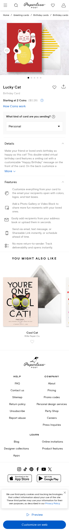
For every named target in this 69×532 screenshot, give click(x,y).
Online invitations (52, 441)
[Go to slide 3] (34, 78)
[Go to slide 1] (28, 78)
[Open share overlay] (63, 86)
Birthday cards (41, 15)
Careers (52, 418)
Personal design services (52, 404)
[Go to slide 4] (37, 78)
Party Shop (52, 411)
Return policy (17, 404)
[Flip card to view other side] (10, 50)
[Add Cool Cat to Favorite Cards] (32, 341)
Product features (52, 448)
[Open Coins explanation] (42, 100)
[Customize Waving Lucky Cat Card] (34, 47)
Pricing (52, 390)
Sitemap (17, 397)
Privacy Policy (52, 503)
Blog (16, 441)
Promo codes (52, 397)
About (51, 383)
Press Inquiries (52, 424)
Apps (16, 455)
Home (6, 15)
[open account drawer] (63, 5)
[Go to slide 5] (40, 78)
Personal (15, 126)
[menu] (5, 5)
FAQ (17, 383)
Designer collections (16, 448)
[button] (53, 117)
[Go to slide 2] (31, 78)
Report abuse (17, 418)
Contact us (17, 390)
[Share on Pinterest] (31, 469)
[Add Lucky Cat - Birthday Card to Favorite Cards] (54, 87)
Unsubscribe (17, 411)
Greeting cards (21, 15)
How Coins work (14, 106)
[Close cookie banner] (64, 492)
